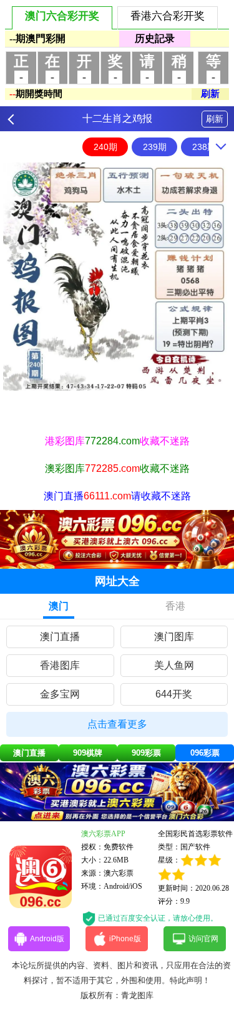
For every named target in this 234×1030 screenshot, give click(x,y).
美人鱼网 (174, 665)
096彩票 (205, 753)
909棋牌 (87, 753)
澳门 (59, 606)
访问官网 (203, 938)
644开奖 (173, 694)
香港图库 (60, 665)
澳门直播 (60, 636)
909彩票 (146, 753)
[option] (117, 276)
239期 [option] (155, 147)
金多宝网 (60, 694)
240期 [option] (105, 147)
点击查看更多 (117, 724)
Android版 (47, 938)
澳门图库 (174, 636)
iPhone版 (125, 938)
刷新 (214, 119)
